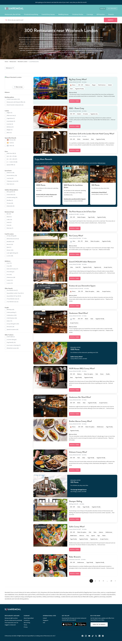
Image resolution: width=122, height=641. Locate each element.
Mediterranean (100, 427)
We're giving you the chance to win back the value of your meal (61, 2)
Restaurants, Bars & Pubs (12, 14)
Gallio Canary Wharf (76, 526)
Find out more (110, 145)
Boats (8, 216)
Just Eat (9, 178)
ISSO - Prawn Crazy (76, 108)
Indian (71, 267)
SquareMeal (14, 8)
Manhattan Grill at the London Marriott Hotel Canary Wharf (91, 133)
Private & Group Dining (31, 14)
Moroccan (81, 535)
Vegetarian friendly (79, 89)
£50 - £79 (72, 114)
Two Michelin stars (12, 301)
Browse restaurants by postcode (13, 620)
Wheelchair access (11, 348)
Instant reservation (12, 99)
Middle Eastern (73, 535)
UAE (44, 622)
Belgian (9, 130)
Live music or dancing (12, 345)
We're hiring (27, 622)
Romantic (9, 326)
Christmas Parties (77, 14)
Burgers (94, 85)
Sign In (102, 8)
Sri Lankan (85, 114)
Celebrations (10, 315)
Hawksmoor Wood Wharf (78, 313)
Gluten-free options (95, 241)
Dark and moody (11, 269)
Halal (96, 374)
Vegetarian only (94, 114)
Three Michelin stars (12, 299)
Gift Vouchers (101, 14)
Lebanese (101, 532)
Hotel (8, 222)
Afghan (9, 112)
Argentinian (10, 118)
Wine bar (9, 228)
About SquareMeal (29, 618)
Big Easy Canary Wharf (78, 79)
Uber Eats (9, 184)
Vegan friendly (91, 217)
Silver (74, 241)
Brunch (9, 244)
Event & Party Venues (48, 14)
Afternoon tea (10, 115)
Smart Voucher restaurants (14, 105)
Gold (10, 143)
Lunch (8, 256)
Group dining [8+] (11, 324)
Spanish (93, 535)
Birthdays (9, 309)
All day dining (10, 236)
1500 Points (74, 349)
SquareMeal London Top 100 (14, 293)
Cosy (8, 266)
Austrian (9, 124)
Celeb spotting (11, 312)
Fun (8, 274)
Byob (8, 247)
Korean (102, 374)
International (86, 139)
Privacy (26, 627)
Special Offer (10, 165)
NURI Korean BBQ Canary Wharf (82, 368)
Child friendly (10, 318)
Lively (8, 280)
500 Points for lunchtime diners (73, 186)
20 (111, 581)
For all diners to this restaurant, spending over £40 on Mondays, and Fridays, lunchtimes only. (75, 193)
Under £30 (77, 267)
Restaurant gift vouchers (11, 618)
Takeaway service (11, 181)
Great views (10, 194)
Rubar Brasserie (75, 556)
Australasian (10, 121)
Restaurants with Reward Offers (15, 102)
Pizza (88, 535)
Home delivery (11, 175)
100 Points (95, 185)
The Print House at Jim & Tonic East (82, 211)
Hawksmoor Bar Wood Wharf (80, 397)
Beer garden (10, 192)
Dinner (8, 250)
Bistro (8, 132)
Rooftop (9, 200)
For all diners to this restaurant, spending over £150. (84, 352)
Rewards (111, 14)
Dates (8, 321)
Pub (8, 225)
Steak (71, 89)
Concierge (90, 14)
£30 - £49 (80, 85)
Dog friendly (10, 342)
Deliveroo (9, 172)
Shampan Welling (75, 501)
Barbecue (87, 85)
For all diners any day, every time (100, 188)
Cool (8, 263)
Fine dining (10, 271)
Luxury (9, 283)
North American (102, 85)
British (78, 139)
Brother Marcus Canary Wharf (80, 421)
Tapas (98, 535)
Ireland (45, 618)
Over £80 (10, 153)
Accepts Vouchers (108, 267)
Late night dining (11, 253)
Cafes (8, 219)
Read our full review (109, 96)
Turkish (103, 535)
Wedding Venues (63, 14)
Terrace (9, 203)
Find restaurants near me (11, 622)
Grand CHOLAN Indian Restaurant (82, 261)
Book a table (74, 101)
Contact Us (27, 620)
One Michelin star (11, 290)
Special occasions (11, 329)
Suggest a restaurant (10, 625)
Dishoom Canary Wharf (78, 452)
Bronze (73, 85)
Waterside (9, 206)
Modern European (81, 217)
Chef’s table (10, 336)
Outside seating (11, 197)
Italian (98, 291)
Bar (8, 214)
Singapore (45, 620)
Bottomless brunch (12, 238)
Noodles (108, 374)
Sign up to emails (99, 624)
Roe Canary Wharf (76, 235)
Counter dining (11, 339)
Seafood (110, 85)
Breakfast (9, 241)
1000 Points (40, 185)
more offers (40, 168)
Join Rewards (112, 8)
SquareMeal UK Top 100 (13, 296)
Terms (25, 625)
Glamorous (10, 277)
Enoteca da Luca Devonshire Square (82, 285)
